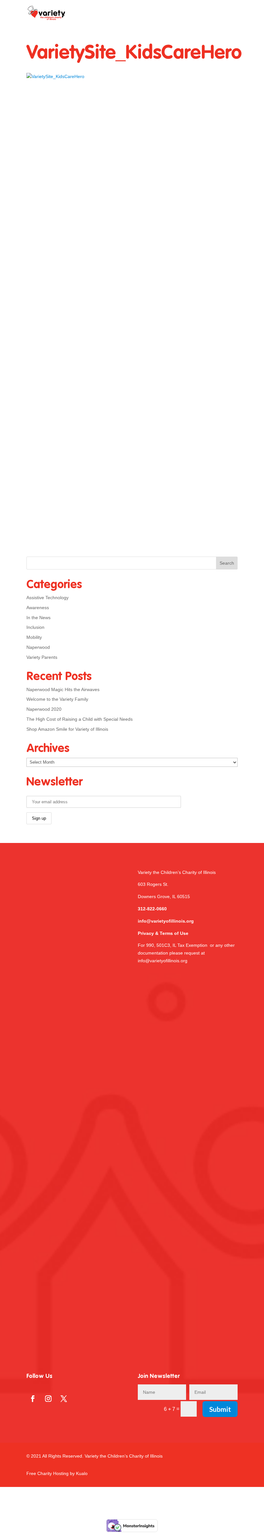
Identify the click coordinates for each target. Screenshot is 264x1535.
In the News (38, 617)
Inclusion (35, 627)
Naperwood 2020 (43, 709)
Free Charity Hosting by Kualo (57, 1473)
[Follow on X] (63, 1398)
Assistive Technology (47, 597)
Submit (220, 1409)
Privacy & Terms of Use (163, 933)
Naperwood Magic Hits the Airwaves (62, 689)
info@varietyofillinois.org (166, 921)
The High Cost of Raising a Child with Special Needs (79, 719)
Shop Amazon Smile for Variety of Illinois (67, 729)
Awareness (37, 607)
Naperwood (38, 647)
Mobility (34, 637)
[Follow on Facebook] (32, 1398)
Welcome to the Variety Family (57, 699)
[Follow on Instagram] (48, 1398)
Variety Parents (41, 657)
